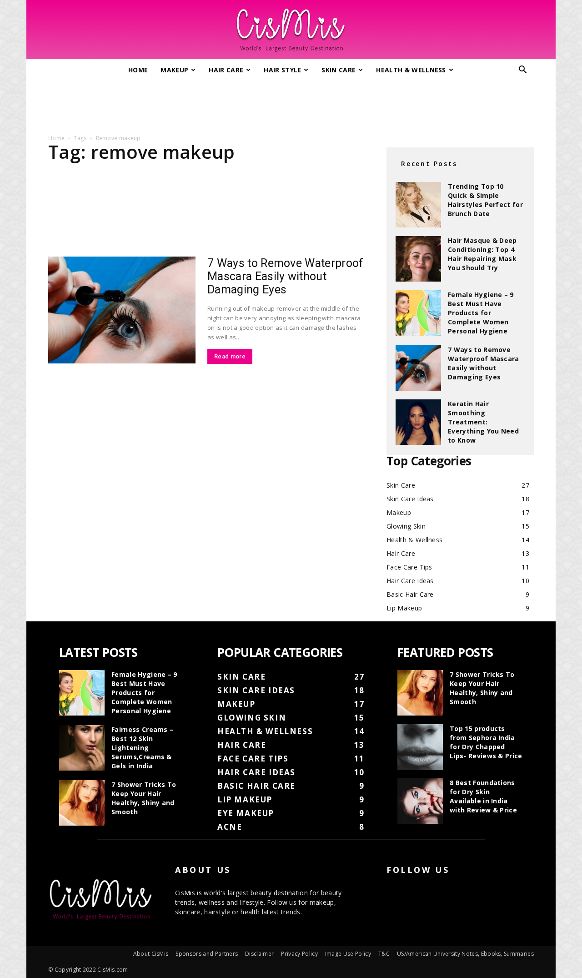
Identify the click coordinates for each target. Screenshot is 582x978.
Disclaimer (259, 954)
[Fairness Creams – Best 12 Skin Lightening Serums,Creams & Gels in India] (82, 748)
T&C (384, 954)
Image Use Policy (348, 954)
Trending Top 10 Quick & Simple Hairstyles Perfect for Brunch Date (485, 200)
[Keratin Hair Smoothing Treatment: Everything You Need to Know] (418, 422)
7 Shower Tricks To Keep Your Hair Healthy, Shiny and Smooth (143, 798)
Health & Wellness (411, 70)
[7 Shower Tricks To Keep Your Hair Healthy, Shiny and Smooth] (82, 803)
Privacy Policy (299, 954)
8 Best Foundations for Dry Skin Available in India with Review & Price (483, 796)
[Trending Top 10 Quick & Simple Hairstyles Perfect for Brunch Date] (418, 204)
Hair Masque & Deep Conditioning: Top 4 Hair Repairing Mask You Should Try (482, 254)
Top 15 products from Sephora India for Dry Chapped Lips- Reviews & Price (486, 742)
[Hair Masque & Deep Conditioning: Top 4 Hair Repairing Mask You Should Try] (418, 259)
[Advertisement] (291, 103)
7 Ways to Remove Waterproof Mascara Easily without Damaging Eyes (285, 276)
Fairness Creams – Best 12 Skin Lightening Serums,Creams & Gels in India (142, 747)
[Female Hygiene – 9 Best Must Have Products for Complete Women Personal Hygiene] (418, 313)
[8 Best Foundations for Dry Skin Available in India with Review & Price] (420, 801)
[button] (523, 70)
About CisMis (151, 954)
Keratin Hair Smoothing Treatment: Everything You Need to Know (483, 421)
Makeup (174, 70)
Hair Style (282, 70)
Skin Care (338, 70)
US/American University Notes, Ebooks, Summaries (465, 954)
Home (138, 70)
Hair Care (226, 70)
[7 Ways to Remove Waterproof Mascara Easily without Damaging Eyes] (122, 310)
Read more (230, 356)
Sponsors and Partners (207, 954)
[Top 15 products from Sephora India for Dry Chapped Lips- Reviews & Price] (420, 747)
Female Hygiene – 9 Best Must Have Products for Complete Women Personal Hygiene (481, 312)
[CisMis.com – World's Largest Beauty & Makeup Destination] (291, 30)
